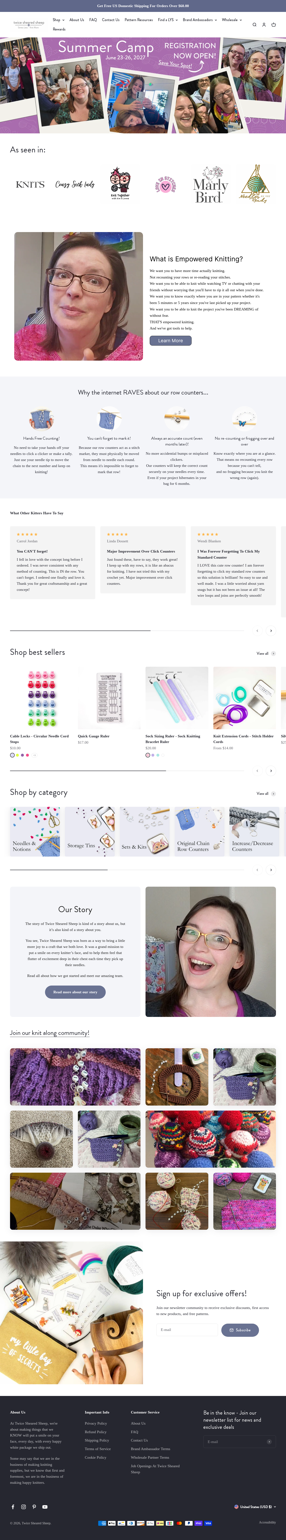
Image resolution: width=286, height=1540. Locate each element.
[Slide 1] (143, 85)
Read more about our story (75, 992)
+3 (34, 755)
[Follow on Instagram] (23, 1507)
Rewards (59, 29)
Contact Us (111, 20)
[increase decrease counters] (254, 832)
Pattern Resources (139, 20)
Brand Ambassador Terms (150, 1449)
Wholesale (230, 20)
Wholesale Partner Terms (150, 1457)
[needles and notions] (35, 832)
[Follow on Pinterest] (34, 1507)
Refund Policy (96, 1432)
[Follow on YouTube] (45, 1507)
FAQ (93, 20)
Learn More (170, 340)
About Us (77, 20)
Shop (56, 20)
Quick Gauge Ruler (94, 736)
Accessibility (267, 1522)
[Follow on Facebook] (13, 1507)
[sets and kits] (145, 832)
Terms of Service (98, 1449)
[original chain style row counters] (199, 832)
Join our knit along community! (50, 1032)
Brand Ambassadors (198, 20)
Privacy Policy (96, 1423)
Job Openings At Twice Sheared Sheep (155, 1469)
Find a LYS (166, 20)
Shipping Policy (97, 1440)
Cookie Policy (95, 1457)
